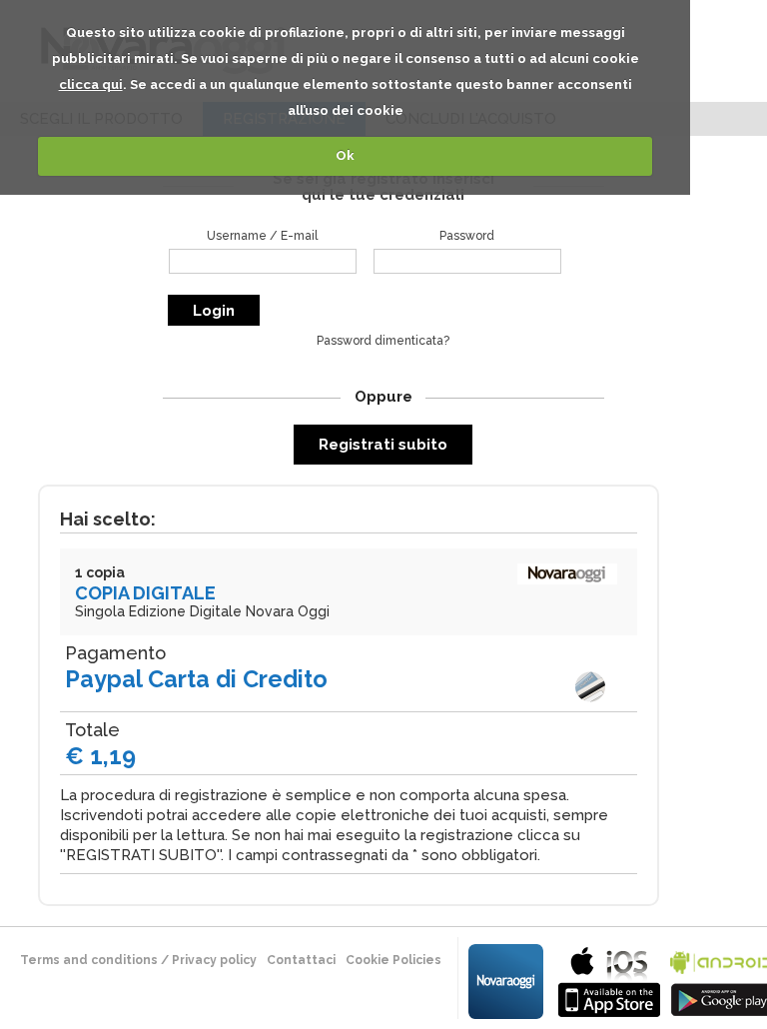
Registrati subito (383, 445)
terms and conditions (89, 960)
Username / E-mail (262, 236)
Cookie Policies (393, 960)
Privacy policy (214, 960)
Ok (345, 155)
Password (466, 236)
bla (609, 979)
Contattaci (301, 960)
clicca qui (91, 84)
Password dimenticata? (383, 341)
